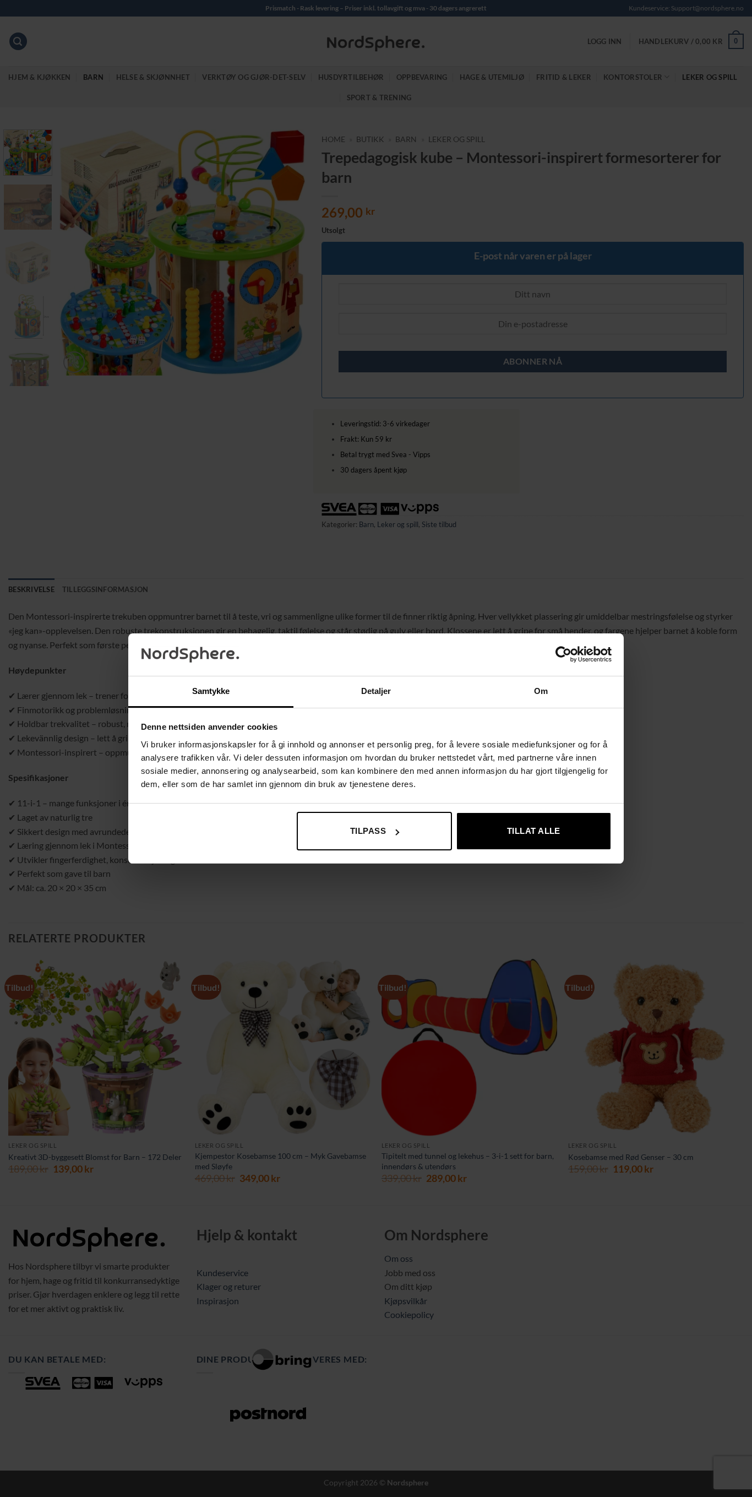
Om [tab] (541, 691)
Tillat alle (533, 831)
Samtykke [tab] (211, 691)
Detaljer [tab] (376, 691)
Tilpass (368, 831)
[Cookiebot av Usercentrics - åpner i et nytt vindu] (563, 654)
